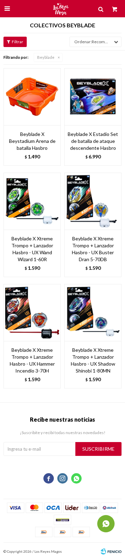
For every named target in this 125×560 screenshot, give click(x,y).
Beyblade (46, 57)
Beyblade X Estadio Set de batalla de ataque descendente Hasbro (93, 141)
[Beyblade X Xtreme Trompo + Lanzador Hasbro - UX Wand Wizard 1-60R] (32, 201)
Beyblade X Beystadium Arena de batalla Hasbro (32, 141)
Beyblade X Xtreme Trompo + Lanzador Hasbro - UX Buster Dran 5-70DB (93, 249)
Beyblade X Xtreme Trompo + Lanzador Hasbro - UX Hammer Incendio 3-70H (32, 360)
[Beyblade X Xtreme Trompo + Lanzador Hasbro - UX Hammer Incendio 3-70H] (32, 312)
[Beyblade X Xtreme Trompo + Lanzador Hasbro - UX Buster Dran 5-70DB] (93, 201)
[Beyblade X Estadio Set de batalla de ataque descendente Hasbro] (93, 96)
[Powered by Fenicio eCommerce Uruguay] (111, 551)
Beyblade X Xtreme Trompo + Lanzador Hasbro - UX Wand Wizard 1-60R (32, 249)
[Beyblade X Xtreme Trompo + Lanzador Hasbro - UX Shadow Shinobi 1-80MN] (93, 312)
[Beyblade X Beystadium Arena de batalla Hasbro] (32, 96)
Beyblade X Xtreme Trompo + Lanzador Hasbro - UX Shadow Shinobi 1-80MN (93, 360)
